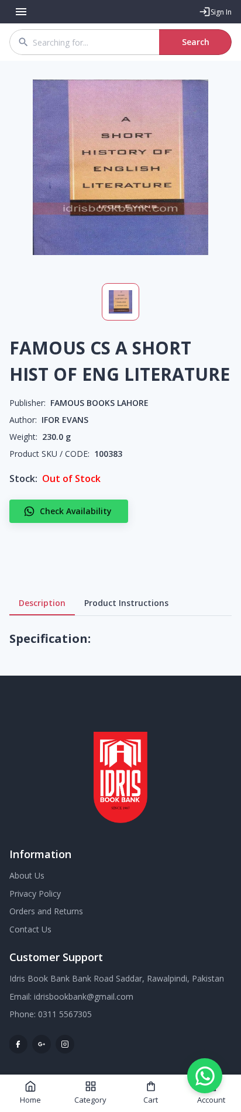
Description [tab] (42, 602)
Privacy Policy (35, 893)
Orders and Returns (46, 911)
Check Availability (76, 511)
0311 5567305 (65, 1014)
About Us (26, 875)
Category (90, 1099)
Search (195, 41)
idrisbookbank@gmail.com (83, 996)
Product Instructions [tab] (126, 602)
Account (211, 1099)
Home (30, 1099)
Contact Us (30, 929)
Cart (150, 1099)
